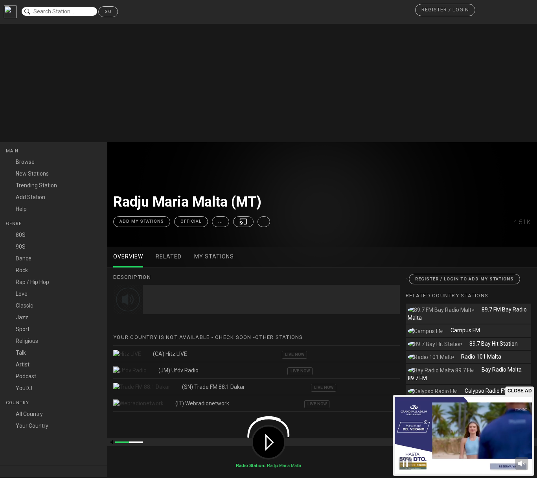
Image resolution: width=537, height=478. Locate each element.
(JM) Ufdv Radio (178, 370)
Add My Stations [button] (142, 221)
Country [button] (18, 402)
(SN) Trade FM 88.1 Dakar (213, 387)
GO (108, 11)
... (220, 221)
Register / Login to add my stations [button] (464, 279)
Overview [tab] (128, 256)
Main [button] (13, 151)
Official (191, 221)
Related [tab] (169, 256)
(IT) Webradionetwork (202, 403)
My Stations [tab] (214, 256)
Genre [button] (14, 223)
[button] (445, 10)
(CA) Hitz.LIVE (170, 354)
